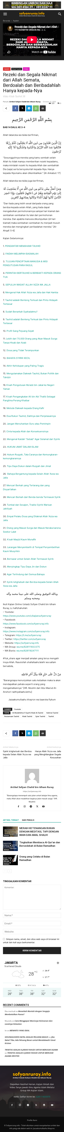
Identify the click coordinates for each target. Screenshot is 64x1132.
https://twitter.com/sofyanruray (29, 639)
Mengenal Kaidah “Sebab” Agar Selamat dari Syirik (33, 439)
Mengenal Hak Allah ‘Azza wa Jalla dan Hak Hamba (31, 292)
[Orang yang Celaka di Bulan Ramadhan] (10, 860)
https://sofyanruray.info (26, 643)
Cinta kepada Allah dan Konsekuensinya (27, 431)
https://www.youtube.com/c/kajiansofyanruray (27, 615)
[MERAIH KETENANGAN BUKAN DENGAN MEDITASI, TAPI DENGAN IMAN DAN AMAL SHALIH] (10, 832)
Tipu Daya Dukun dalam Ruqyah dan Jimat (29, 466)
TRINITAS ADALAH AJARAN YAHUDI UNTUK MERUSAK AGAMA (31, 1049)
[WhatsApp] (36, 108)
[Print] (43, 108)
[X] (22, 108)
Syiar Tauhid (40, 716)
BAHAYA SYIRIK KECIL (18, 358)
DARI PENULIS (28, 820)
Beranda (6, 20)
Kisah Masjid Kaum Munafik (21, 539)
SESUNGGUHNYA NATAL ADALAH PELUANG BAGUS (26, 1037)
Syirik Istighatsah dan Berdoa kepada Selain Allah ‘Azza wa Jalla (17, 754)
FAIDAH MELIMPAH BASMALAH (22, 253)
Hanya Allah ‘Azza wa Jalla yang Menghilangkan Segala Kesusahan (47, 754)
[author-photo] (32, 783)
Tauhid (51, 716)
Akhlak (6, 835)
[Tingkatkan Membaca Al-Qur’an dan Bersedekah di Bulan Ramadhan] (10, 846)
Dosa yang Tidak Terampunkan (23, 350)
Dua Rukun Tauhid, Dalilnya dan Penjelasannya (31, 416)
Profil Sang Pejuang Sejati (20, 331)
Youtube (17, 709)
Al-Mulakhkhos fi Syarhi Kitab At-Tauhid (27, 713)
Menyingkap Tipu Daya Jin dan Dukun (27, 566)
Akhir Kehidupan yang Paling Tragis (25, 365)
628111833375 (43, 1096)
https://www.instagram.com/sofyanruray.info (26, 631)
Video (26, 69)
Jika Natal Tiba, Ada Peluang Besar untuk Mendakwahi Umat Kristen (30, 1040)
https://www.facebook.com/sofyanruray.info (26, 623)
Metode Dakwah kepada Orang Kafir (25, 408)
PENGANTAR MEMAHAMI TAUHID (22, 246)
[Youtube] (44, 806)
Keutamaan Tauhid (11, 716)
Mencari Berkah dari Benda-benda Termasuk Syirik (33, 497)
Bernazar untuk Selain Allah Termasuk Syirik (30, 558)
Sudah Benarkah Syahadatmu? (22, 311)
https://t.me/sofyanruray (28, 635)
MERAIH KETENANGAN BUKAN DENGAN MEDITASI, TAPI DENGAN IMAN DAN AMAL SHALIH (39, 831)
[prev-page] (5, 871)
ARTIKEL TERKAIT (11, 820)
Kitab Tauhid (16, 69)
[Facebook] (15, 108)
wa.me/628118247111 (27, 650)
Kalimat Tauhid (52, 713)
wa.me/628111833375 (28, 646)
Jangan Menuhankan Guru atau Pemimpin (29, 423)
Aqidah (16, 20)
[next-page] (9, 871)
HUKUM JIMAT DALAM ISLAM (22, 446)
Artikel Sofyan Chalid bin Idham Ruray (24, 101)
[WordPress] (44, 1105)
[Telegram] (29, 108)
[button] (5, 14)
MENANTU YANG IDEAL (19, 1030)
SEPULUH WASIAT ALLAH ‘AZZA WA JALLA (28, 284)
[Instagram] (25, 806)
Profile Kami (32, 1120)
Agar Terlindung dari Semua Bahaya (26, 574)
